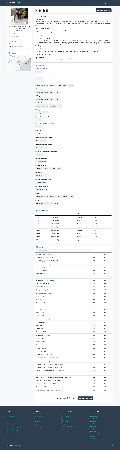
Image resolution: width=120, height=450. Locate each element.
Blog (8, 423)
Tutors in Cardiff (92, 436)
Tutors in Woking (92, 416)
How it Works (88, 3)
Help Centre (10, 425)
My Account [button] (107, 3)
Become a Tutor (97, 3)
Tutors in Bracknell (93, 429)
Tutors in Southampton (94, 439)
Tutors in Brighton (93, 419)
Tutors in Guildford (93, 426)
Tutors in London (92, 421)
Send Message (105, 10)
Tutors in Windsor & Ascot (95, 434)
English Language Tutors (68, 426)
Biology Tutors (65, 424)
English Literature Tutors (68, 429)
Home (9, 414)
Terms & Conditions (12, 430)
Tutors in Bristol (92, 424)
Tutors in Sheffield (93, 431)
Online (89, 414)
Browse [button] (69, 3)
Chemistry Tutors (66, 421)
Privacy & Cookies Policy (14, 433)
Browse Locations (39, 421)
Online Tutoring (78, 3)
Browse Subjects (39, 419)
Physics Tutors (65, 419)
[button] (10, 57)
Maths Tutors (65, 416)
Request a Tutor (38, 414)
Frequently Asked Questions (15, 428)
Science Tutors (65, 414)
